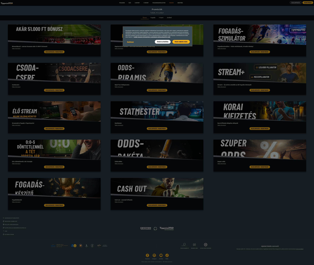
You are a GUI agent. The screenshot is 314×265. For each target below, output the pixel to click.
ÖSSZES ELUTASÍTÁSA (162, 42)
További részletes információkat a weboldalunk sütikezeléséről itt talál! (151, 37)
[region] (157, 36)
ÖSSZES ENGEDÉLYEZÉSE (181, 42)
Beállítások (130, 42)
